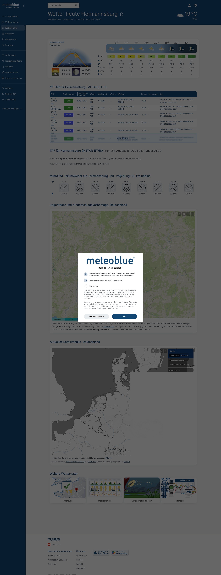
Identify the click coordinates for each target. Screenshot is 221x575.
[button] (110, 286)
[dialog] (110, 287)
